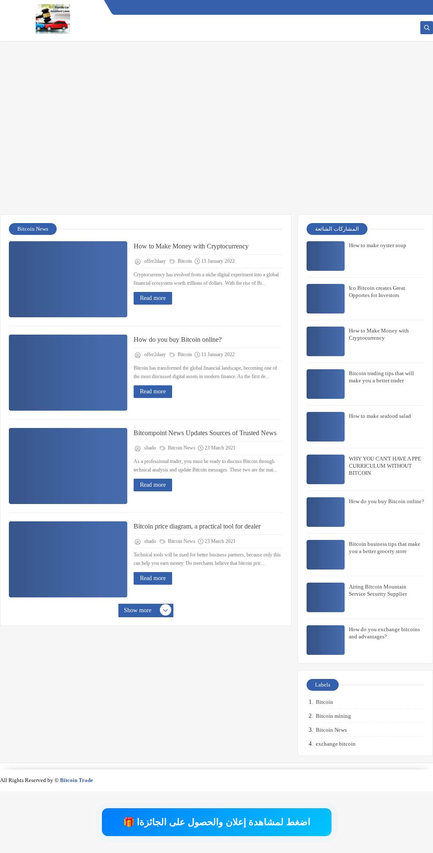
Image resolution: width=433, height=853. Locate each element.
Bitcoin (184, 261)
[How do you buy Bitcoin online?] (68, 373)
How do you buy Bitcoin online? (178, 339)
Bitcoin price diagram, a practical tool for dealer (197, 526)
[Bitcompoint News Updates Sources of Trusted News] (68, 466)
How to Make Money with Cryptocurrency (191, 246)
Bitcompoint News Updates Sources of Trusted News (205, 432)
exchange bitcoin (336, 744)
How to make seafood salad (380, 416)
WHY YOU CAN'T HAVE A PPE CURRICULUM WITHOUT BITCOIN (385, 465)
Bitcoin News (181, 448)
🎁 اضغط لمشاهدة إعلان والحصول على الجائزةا (216, 822)
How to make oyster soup (377, 245)
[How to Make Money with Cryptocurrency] (68, 279)
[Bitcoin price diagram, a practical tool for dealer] (68, 559)
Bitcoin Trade (76, 780)
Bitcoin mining (333, 716)
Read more (153, 298)
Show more (137, 610)
